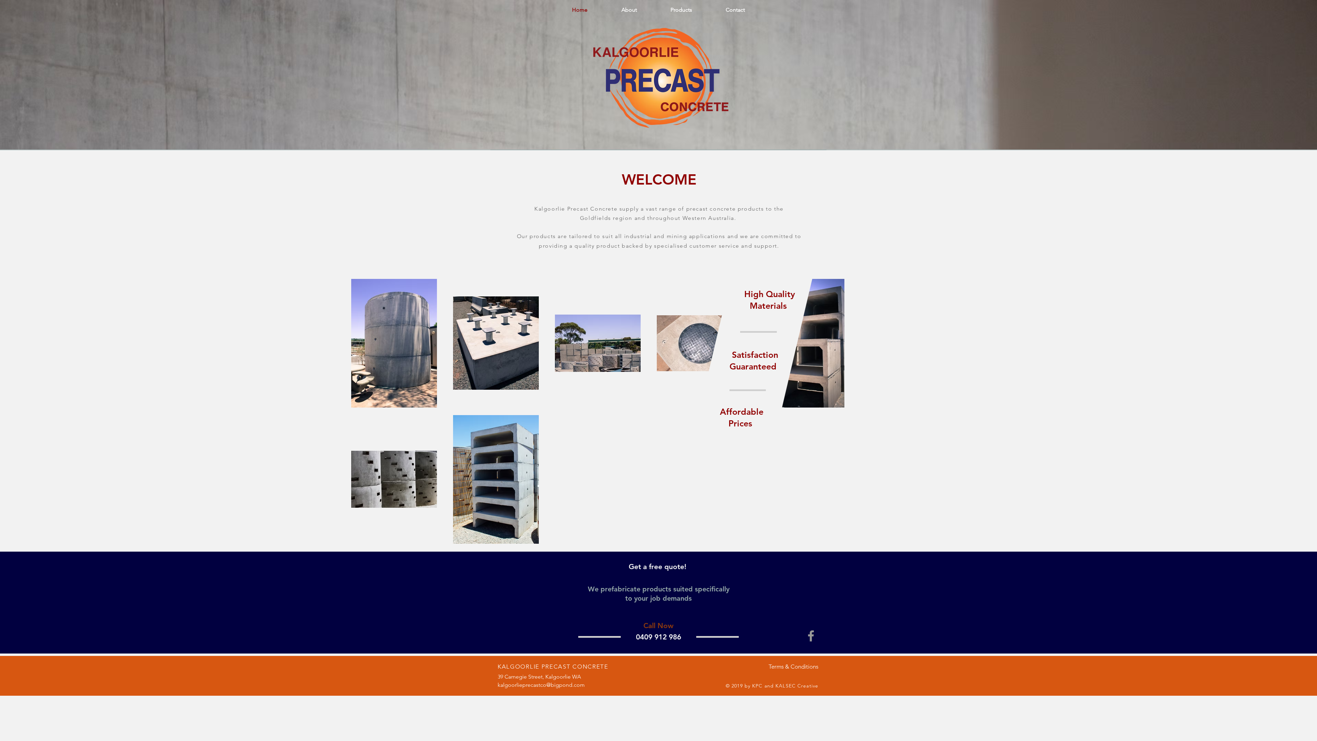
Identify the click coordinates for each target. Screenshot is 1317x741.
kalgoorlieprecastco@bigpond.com (541, 685)
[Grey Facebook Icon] (811, 635)
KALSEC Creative (796, 686)
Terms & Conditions (793, 666)
